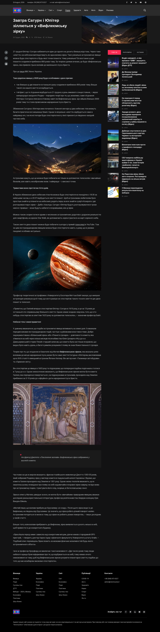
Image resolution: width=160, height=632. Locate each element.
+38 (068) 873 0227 (111, 579)
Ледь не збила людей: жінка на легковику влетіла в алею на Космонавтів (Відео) (134, 87)
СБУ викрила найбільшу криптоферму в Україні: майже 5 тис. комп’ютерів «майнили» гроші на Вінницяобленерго (133, 162)
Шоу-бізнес (17, 601)
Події (15, 582)
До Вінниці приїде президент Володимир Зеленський (132, 74)
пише (22, 71)
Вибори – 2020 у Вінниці (22, 592)
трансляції (80, 224)
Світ (50, 10)
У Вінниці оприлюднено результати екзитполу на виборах (133, 190)
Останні (140, 52)
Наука (67, 10)
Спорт (59, 10)
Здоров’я (77, 10)
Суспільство (17, 585)
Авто (86, 10)
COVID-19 (85, 579)
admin (126, 69)
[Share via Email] (6, 64)
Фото (93, 10)
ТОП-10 (114, 52)
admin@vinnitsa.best (112, 582)
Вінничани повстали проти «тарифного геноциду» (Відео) (133, 147)
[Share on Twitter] (6, 58)
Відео (101, 10)
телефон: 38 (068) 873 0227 (37, 2)
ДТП (15, 588)
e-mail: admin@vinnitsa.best (60, 2)
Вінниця (30, 10)
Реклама (109, 10)
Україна (41, 10)
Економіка (17, 595)
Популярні (127, 52)
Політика (16, 598)
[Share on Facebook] (6, 52)
